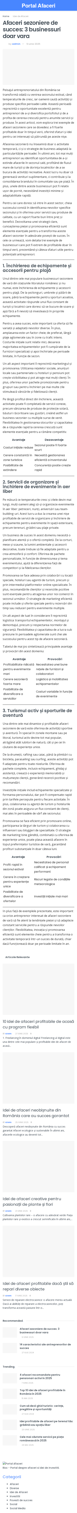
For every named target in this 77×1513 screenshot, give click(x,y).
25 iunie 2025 (21, 1122)
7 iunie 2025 (27, 1383)
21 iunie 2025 (21, 1211)
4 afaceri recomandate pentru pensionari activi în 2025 (40, 1376)
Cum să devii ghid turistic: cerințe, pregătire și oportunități (42, 1407)
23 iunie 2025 (28, 1429)
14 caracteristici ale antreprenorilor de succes (45, 1346)
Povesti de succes (21, 1500)
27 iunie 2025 (21, 1033)
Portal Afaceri (38, 5)
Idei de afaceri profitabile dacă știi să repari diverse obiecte (38, 1286)
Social (13, 1504)
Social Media (17, 1508)
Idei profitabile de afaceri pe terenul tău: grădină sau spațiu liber (46, 1423)
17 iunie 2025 (21, 1295)
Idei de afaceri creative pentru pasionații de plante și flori (32, 1201)
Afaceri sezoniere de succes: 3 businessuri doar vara (39, 1330)
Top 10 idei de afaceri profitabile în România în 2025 (42, 1392)
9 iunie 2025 (33, 44)
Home (6, 16)
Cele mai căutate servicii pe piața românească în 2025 (42, 1438)
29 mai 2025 (27, 1445)
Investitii (15, 1496)
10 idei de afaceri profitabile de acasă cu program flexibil (38, 1024)
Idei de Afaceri (20, 16)
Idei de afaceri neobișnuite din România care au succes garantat (36, 1113)
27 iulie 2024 (27, 1352)
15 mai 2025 (27, 1398)
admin (16, 44)
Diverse (14, 1488)
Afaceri (14, 1484)
